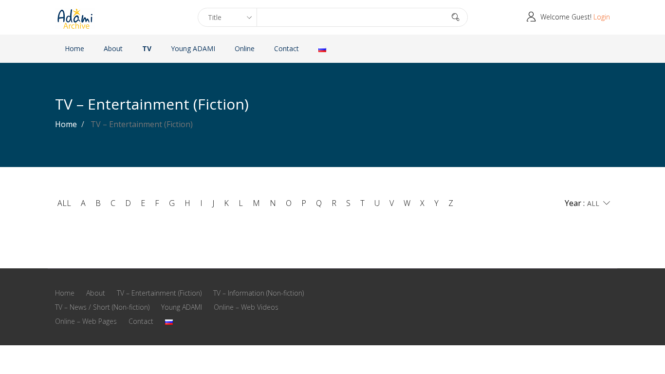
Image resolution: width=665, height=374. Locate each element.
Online (245, 48)
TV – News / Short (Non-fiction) (102, 307)
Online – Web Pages (86, 321)
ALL (64, 203)
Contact (286, 48)
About (113, 48)
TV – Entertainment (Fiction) (159, 293)
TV (146, 48)
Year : (575, 203)
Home (74, 48)
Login (601, 16)
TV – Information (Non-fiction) (258, 293)
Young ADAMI (193, 48)
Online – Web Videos (246, 307)
